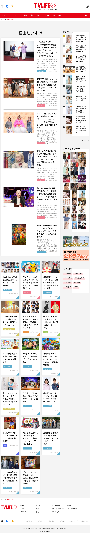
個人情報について (42, 521)
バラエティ (18, 15)
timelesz (68, 273)
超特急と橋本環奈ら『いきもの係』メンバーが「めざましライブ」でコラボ (50, 438)
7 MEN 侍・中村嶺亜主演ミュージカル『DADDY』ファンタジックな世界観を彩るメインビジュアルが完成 (47, 231)
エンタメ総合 (46, 15)
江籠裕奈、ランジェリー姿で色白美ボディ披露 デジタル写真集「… (81, 109)
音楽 (32, 15)
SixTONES (78, 273)
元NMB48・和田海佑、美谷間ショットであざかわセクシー (81, 129)
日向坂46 (68, 287)
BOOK (76, 15)
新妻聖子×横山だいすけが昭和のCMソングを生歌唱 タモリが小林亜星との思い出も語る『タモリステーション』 (48, 84)
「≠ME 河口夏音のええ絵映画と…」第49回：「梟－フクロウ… (81, 89)
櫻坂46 (77, 282)
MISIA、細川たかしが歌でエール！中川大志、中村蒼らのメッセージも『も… (50, 322)
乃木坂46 (68, 282)
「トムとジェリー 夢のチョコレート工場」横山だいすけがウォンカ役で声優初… (30, 477)
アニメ (25, 15)
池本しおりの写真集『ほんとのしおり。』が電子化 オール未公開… (81, 58)
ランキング (68, 15)
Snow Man (68, 278)
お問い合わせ (63, 521)
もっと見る (85, 140)
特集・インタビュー (57, 15)
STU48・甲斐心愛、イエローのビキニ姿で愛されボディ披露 (81, 119)
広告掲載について (53, 521)
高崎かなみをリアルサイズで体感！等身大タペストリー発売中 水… (81, 48)
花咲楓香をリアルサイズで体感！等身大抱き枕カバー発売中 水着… (81, 38)
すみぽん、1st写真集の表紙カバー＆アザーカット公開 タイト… (81, 79)
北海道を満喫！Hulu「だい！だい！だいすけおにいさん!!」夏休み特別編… (50, 359)
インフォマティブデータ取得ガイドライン (79, 521)
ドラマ (10, 15)
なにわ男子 (80, 278)
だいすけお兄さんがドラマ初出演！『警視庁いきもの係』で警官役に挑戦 (10, 477)
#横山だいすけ (10, 19)
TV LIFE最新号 (84, 15)
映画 (38, 15)
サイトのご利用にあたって (29, 521)
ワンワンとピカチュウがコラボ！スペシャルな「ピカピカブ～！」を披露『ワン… (30, 282)
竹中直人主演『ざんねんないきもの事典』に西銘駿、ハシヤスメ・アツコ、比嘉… (30, 322)
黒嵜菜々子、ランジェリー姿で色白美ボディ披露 (81, 98)
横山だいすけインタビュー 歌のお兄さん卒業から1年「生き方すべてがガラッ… (10, 398)
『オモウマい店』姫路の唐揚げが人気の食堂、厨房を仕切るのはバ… (81, 68)
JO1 (76, 287)
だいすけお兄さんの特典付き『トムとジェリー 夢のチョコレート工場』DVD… (30, 438)
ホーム (3, 15)
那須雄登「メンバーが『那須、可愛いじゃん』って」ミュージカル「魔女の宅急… (50, 282)
